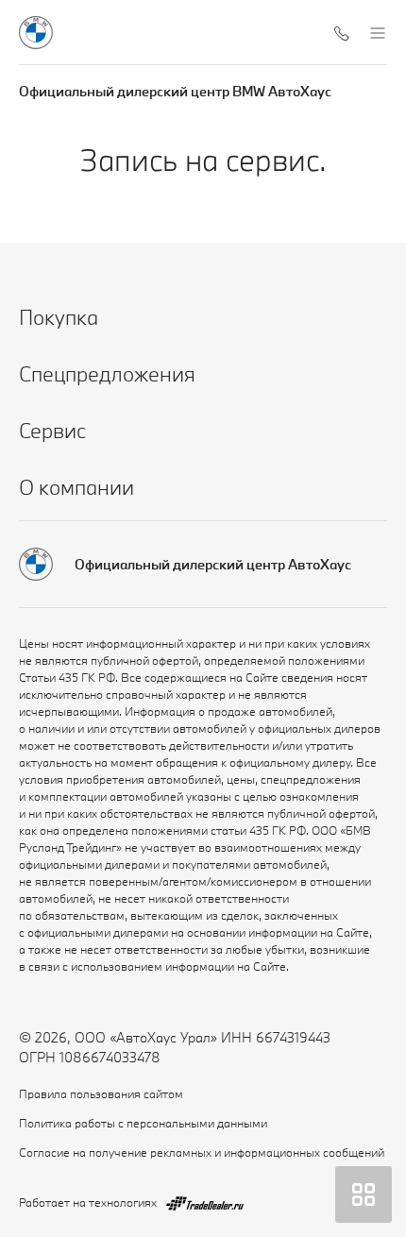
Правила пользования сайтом (101, 1093)
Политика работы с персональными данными (143, 1122)
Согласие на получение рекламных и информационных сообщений (201, 1152)
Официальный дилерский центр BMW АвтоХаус (175, 91)
